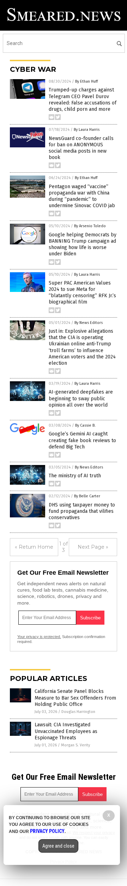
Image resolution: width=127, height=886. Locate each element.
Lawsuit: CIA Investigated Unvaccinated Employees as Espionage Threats (66, 731)
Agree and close (58, 846)
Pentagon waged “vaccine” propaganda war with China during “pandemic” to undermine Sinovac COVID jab (82, 196)
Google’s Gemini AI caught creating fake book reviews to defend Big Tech (82, 440)
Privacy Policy (47, 831)
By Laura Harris (86, 129)
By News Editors (88, 322)
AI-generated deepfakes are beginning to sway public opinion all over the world (81, 398)
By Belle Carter (87, 496)
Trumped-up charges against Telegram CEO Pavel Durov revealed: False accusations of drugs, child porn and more (82, 99)
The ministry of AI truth (75, 476)
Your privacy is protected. (39, 637)
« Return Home (34, 547)
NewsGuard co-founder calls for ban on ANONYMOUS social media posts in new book (81, 148)
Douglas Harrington (78, 711)
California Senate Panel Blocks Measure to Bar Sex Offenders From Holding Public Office (75, 697)
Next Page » (93, 547)
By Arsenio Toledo (90, 226)
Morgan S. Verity (75, 745)
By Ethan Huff (86, 81)
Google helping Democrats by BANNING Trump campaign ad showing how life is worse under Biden (82, 244)
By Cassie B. (85, 425)
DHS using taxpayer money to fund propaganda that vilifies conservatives (82, 511)
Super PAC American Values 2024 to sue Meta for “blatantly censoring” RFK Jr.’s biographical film (82, 292)
